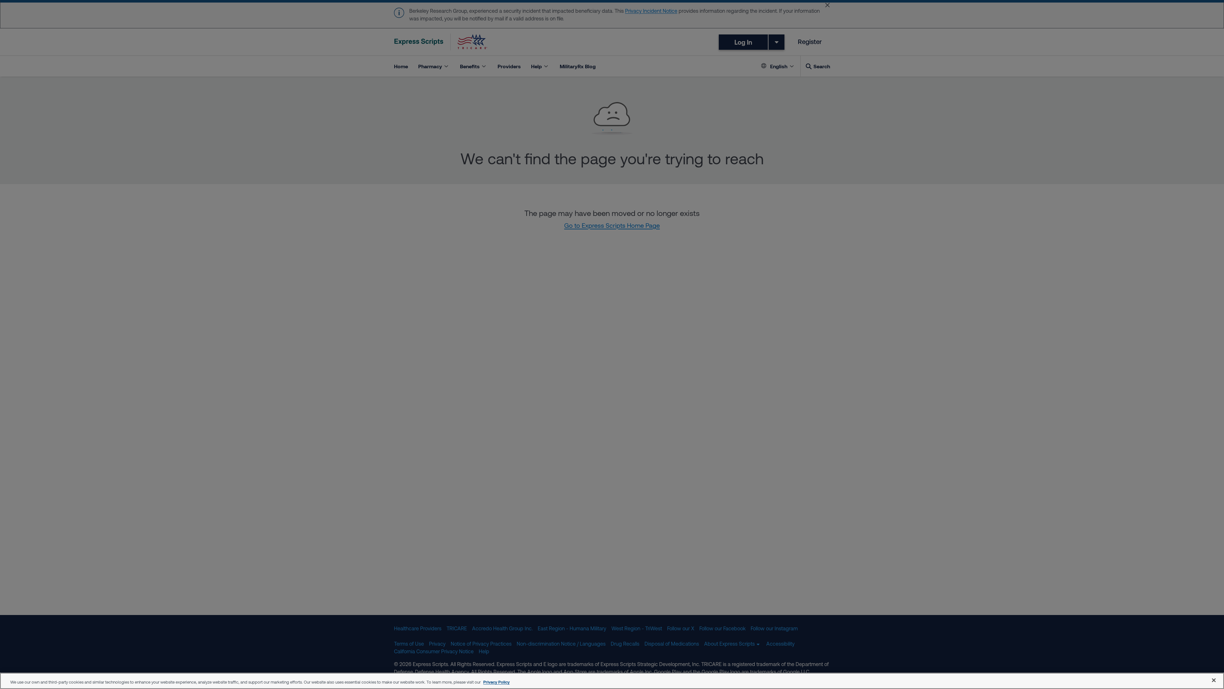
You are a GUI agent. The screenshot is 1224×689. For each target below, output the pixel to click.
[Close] (1214, 680)
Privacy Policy (496, 682)
